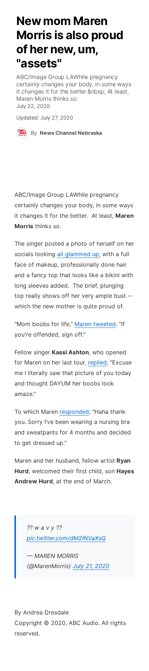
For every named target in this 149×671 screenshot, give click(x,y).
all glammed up (78, 254)
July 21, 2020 (91, 566)
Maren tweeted (95, 324)
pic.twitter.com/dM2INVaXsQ (66, 538)
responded (74, 411)
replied (97, 362)
